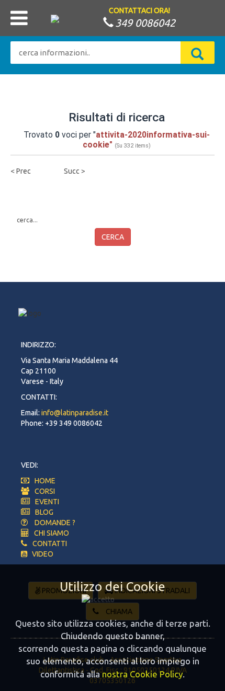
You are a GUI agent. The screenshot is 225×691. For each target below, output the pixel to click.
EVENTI (47, 501)
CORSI (45, 491)
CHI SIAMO (51, 533)
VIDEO (40, 554)
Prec (23, 171)
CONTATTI (49, 543)
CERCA (113, 237)
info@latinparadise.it (74, 413)
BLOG (44, 512)
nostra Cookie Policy (142, 674)
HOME (45, 481)
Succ (72, 171)
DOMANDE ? (55, 522)
